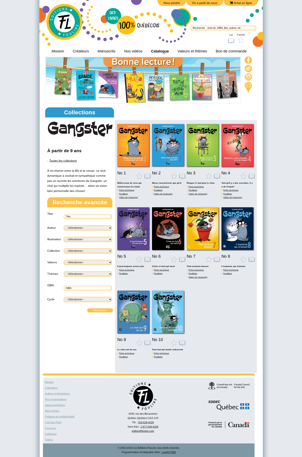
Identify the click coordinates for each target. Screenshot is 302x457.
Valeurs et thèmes (192, 51)
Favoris (241, 35)
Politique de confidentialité (60, 416)
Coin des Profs (53, 422)
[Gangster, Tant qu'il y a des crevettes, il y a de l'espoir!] (237, 165)
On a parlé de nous (204, 3)
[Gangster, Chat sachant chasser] (203, 249)
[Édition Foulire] (67, 24)
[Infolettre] (248, 77)
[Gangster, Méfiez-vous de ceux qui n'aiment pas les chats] (133, 165)
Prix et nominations (55, 399)
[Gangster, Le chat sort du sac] (133, 332)
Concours (50, 428)
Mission (58, 51)
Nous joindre (172, 3)
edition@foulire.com (143, 431)
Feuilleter (123, 194)
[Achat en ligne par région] (248, 87)
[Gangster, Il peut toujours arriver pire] (133, 249)
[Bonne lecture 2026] (143, 101)
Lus (231, 35)
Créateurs (81, 51)
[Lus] (147, 176)
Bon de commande (231, 51)
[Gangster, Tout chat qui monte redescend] (168, 332)
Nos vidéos (133, 51)
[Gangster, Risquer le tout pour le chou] (203, 165)
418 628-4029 (146, 422)
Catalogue (160, 51)
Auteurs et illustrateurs (57, 393)
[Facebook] (248, 61)
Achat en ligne (242, 3)
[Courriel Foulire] (248, 69)
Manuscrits (106, 51)
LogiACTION (169, 452)
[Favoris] (140, 176)
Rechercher (100, 310)
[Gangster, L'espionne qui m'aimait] (237, 249)
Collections (51, 387)
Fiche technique (126, 190)
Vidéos (49, 439)
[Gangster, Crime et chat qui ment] (168, 249)
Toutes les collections (63, 160)
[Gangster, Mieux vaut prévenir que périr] (168, 165)
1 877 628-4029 (149, 426)
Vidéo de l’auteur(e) (128, 197)
